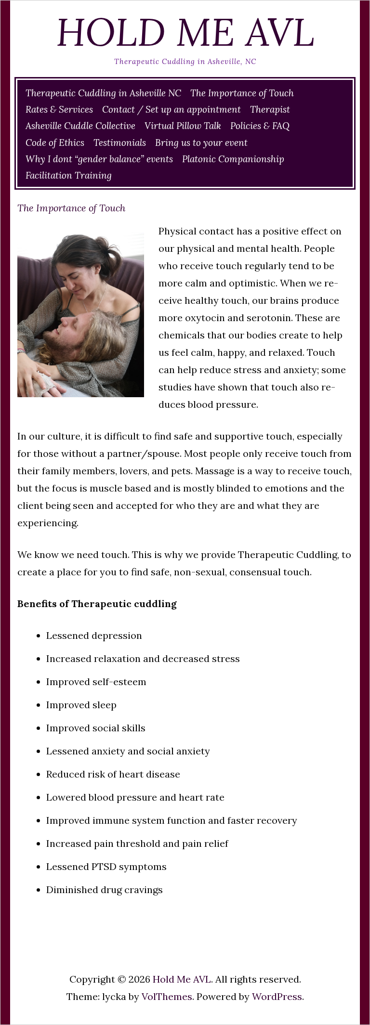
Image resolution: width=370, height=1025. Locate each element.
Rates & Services (59, 109)
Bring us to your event (201, 142)
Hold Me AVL (185, 31)
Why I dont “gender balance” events (99, 159)
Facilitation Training (69, 175)
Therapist (270, 109)
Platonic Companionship (233, 159)
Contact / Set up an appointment (171, 109)
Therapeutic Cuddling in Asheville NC (103, 93)
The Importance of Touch (242, 93)
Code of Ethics (55, 142)
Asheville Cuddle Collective (80, 125)
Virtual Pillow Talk (183, 125)
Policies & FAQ (260, 125)
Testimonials (119, 142)
